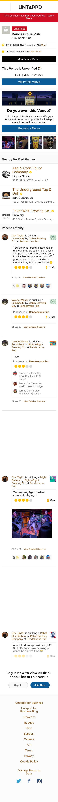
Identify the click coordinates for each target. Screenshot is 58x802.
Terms (29, 750)
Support (29, 733)
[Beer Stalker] (24, 557)
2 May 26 (16, 277)
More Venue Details (29, 59)
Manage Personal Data (29, 772)
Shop (29, 728)
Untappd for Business (29, 702)
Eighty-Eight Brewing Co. (25, 482)
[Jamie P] (30, 286)
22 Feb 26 (16, 549)
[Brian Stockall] (36, 286)
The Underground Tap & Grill (31, 191)
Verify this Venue (29, 81)
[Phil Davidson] (24, 286)
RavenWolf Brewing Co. (31, 211)
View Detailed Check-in (34, 277)
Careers (29, 739)
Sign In (18, 685)
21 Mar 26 (16, 327)
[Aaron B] (42, 286)
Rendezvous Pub (29, 241)
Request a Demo (29, 128)
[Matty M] (30, 557)
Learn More (35, 51)
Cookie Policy (29, 761)
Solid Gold (18, 344)
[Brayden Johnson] (36, 557)
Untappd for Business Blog (29, 710)
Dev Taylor (18, 235)
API (29, 744)
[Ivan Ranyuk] (48, 286)
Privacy (29, 756)
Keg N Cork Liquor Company (27, 170)
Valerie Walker (20, 299)
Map (43, 45)
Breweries (29, 717)
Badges (29, 722)
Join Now (40, 685)
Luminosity (18, 238)
